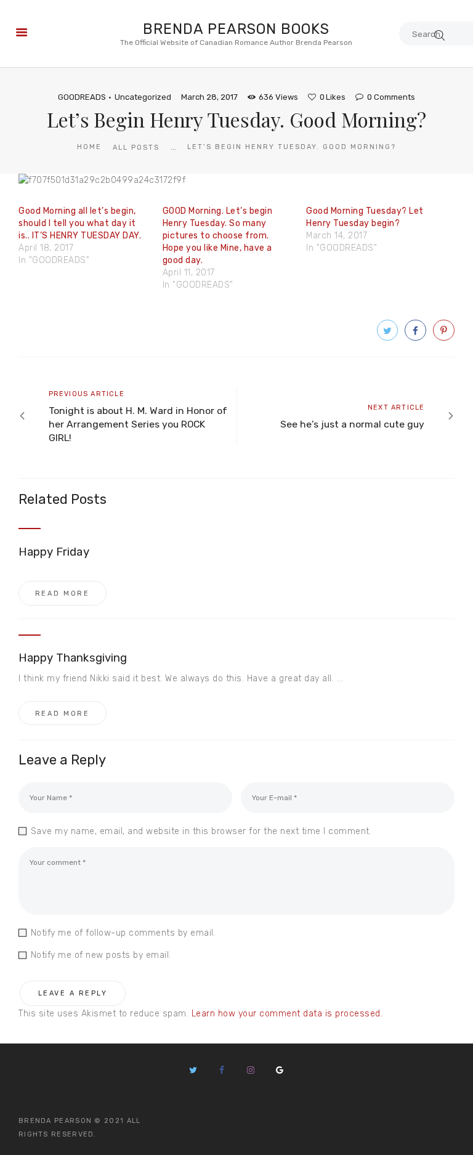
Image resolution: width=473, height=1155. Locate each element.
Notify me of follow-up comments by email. (123, 933)
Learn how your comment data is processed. (287, 1013)
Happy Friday (53, 551)
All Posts (136, 148)
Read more (62, 594)
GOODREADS (82, 97)
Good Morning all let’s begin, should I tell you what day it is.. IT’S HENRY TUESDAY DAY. (79, 223)
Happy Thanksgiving (72, 657)
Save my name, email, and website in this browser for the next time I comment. (201, 831)
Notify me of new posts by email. (101, 955)
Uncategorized (143, 97)
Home (89, 147)
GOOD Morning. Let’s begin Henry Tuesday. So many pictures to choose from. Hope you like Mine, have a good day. (218, 235)
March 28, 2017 (209, 97)
